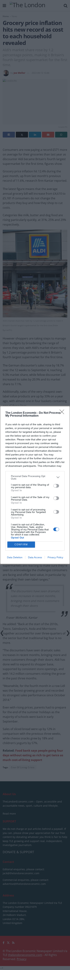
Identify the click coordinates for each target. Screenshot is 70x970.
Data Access (35, 557)
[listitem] (35, 477)
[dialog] (35, 485)
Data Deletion (14, 557)
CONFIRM (21, 544)
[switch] (56, 486)
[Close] (63, 413)
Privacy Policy (55, 557)
